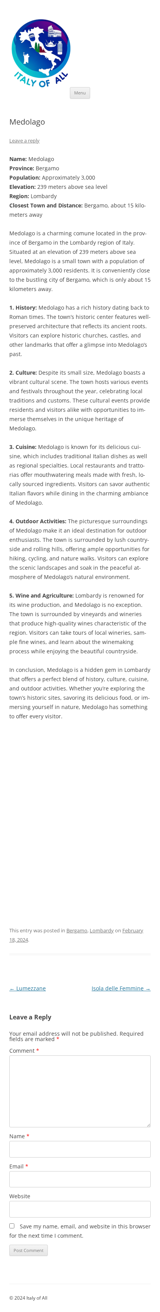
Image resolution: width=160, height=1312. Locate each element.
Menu (80, 93)
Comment (24, 1050)
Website (19, 1196)
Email (18, 1166)
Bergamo (76, 930)
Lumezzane (27, 988)
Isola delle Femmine (121, 988)
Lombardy (102, 930)
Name (19, 1136)
